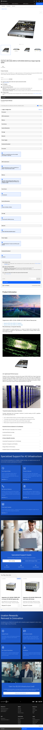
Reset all (40, 109)
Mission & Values (21, 712)
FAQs (33, 712)
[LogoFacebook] (36, 701)
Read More (4, 479)
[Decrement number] (10, 79)
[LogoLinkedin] (39, 701)
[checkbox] (11, 154)
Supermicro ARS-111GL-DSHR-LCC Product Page (13, 324)
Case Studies (35, 710)
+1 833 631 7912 (6, 82)
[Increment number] (11, 79)
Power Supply (4, 140)
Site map (34, 723)
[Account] (41, 1)
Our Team (19, 710)
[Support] (34, 3)
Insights (34, 708)
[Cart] (39, 1)
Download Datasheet (6, 144)
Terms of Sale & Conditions (37, 93)
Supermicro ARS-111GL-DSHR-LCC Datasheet (12, 323)
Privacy (34, 718)
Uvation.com (40, 3)
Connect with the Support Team (31, 560)
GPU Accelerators (5, 116)
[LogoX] (34, 701)
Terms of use (35, 722)
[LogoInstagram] (38, 701)
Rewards (19, 721)
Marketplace (5, 1)
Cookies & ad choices (36, 719)
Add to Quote (24, 728)
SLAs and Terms (35, 721)
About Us (19, 708)
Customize (3, 97)
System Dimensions (6, 128)
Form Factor (4, 124)
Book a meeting (12, 560)
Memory (3, 120)
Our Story (19, 711)
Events (34, 711)
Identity (19, 722)
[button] (34, 1)
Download (3, 256)
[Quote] (36, 1)
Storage (3, 132)
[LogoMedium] (41, 701)
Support (19, 719)
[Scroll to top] (20, 702)
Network (3, 136)
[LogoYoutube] (33, 701)
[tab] (3, 6)
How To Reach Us (21, 718)
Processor (4, 112)
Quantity (2, 77)
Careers (19, 723)
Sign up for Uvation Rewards (20, 693)
